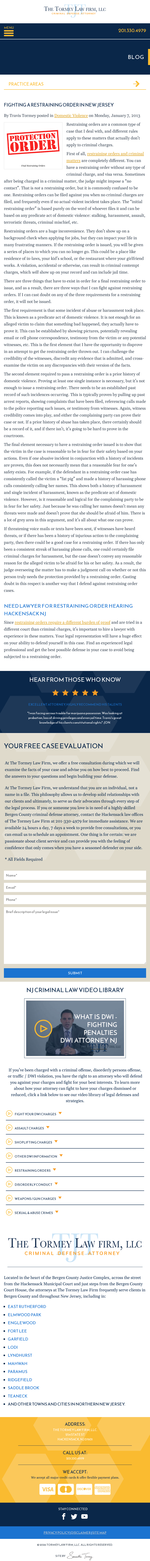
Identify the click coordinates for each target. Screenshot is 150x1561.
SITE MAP (99, 1532)
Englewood (22, 1323)
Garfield (18, 1339)
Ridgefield (20, 1380)
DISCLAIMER (81, 1532)
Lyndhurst (20, 1355)
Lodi (13, 1347)
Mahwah (17, 1363)
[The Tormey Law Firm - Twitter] (74, 1516)
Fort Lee (17, 1331)
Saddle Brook (23, 1388)
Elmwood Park (24, 1315)
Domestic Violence (71, 115)
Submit (75, 973)
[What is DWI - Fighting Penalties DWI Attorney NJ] (75, 1057)
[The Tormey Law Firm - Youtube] (84, 1516)
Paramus (17, 1371)
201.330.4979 (132, 30)
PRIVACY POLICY (56, 1532)
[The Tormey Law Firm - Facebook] (64, 1516)
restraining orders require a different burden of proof (62, 622)
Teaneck (17, 1396)
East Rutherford (27, 1306)
